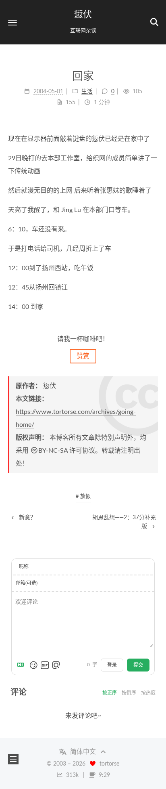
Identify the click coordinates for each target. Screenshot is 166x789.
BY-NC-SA (53, 450)
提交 (138, 665)
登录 (112, 665)
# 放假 (83, 496)
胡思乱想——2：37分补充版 (124, 522)
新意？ (26, 517)
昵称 (24, 566)
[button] (12, 22)
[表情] (33, 665)
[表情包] (45, 665)
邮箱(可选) (26, 583)
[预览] (56, 665)
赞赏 (83, 356)
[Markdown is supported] (22, 665)
